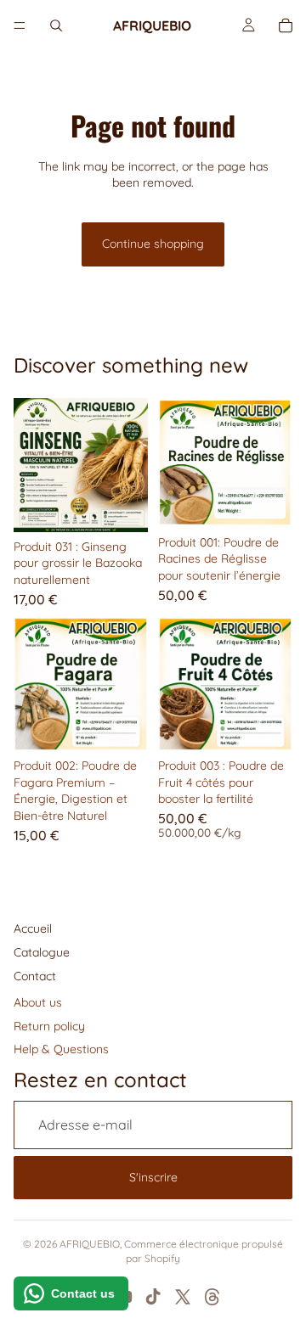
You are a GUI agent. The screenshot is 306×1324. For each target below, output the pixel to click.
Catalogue (42, 952)
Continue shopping (153, 243)
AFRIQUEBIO (90, 1243)
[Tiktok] (153, 1297)
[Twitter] (183, 1297)
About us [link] (38, 1002)
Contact (35, 976)
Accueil (33, 928)
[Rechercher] (56, 25)
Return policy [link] (49, 1026)
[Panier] (285, 25)
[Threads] (212, 1297)
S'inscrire (153, 1177)
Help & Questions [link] (61, 1049)
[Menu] (19, 25)
